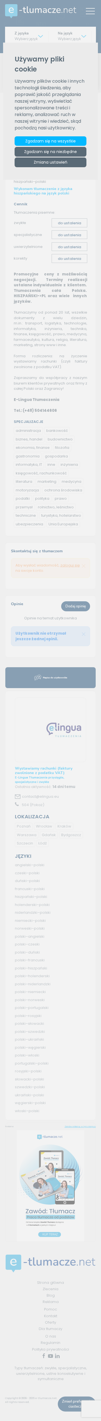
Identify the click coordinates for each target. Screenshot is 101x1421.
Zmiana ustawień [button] (50, 162)
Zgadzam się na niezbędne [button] (50, 151)
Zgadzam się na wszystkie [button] (50, 141)
